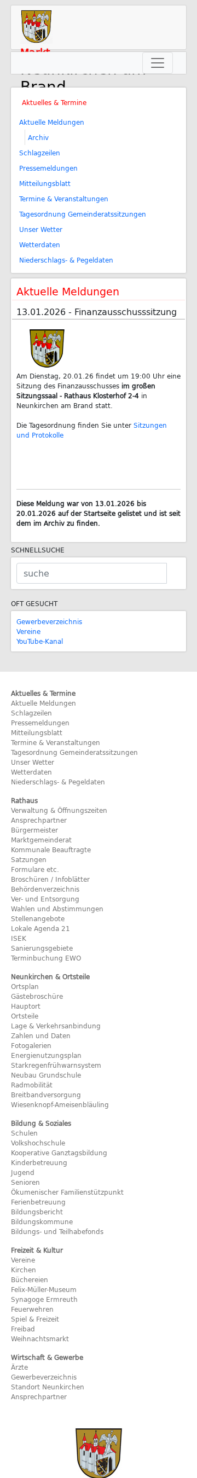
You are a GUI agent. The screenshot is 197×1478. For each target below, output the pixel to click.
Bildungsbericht (37, 1212)
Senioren (25, 1182)
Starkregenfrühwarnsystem (56, 1065)
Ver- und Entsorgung (45, 899)
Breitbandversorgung (46, 1094)
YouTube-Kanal (39, 641)
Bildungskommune (42, 1221)
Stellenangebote (38, 918)
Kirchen (23, 1270)
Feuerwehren (32, 1309)
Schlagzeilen (39, 153)
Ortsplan (25, 986)
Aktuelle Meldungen (51, 122)
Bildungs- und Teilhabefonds (57, 1231)
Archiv (38, 137)
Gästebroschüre (37, 996)
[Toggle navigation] (157, 63)
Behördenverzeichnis (45, 889)
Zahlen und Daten (41, 1035)
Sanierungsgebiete (42, 948)
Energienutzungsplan (46, 1055)
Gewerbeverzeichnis (49, 621)
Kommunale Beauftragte (51, 849)
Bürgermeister (34, 830)
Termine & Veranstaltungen (63, 198)
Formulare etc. (35, 869)
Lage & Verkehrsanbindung (56, 1026)
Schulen (24, 1133)
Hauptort (25, 1006)
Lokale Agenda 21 (40, 928)
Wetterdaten (39, 244)
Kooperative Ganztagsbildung (59, 1152)
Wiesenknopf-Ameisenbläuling (60, 1104)
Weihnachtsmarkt (40, 1338)
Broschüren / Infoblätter (50, 879)
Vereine (28, 631)
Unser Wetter (40, 229)
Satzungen (29, 859)
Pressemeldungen (48, 168)
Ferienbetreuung (38, 1202)
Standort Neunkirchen (47, 1387)
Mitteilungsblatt (45, 183)
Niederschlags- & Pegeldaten (66, 260)
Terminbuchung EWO (46, 958)
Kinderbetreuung (39, 1162)
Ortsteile (24, 1016)
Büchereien (29, 1279)
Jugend (22, 1172)
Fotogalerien (31, 1045)
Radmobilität (32, 1085)
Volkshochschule (38, 1143)
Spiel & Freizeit (35, 1319)
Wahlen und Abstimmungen (57, 908)
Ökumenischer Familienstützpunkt (67, 1192)
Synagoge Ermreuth (44, 1299)
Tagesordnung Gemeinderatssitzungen (82, 214)
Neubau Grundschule (46, 1075)
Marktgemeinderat (41, 840)
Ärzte (19, 1367)
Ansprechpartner (39, 820)
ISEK (18, 938)
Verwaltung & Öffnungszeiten (59, 810)
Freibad (23, 1329)
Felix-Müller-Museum (44, 1289)
